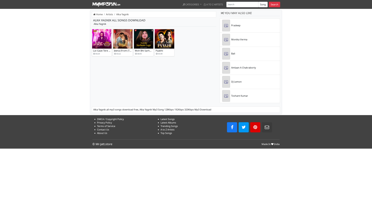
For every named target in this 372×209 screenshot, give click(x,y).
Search (274, 4)
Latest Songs (168, 119)
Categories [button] (192, 4)
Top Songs (166, 133)
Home (99, 14)
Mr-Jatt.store (104, 144)
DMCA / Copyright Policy (110, 119)
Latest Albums (168, 122)
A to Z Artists (214, 4)
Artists (109, 14)
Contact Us (103, 129)
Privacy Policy (104, 122)
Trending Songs (169, 126)
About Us (102, 133)
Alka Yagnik (122, 14)
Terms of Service (106, 126)
